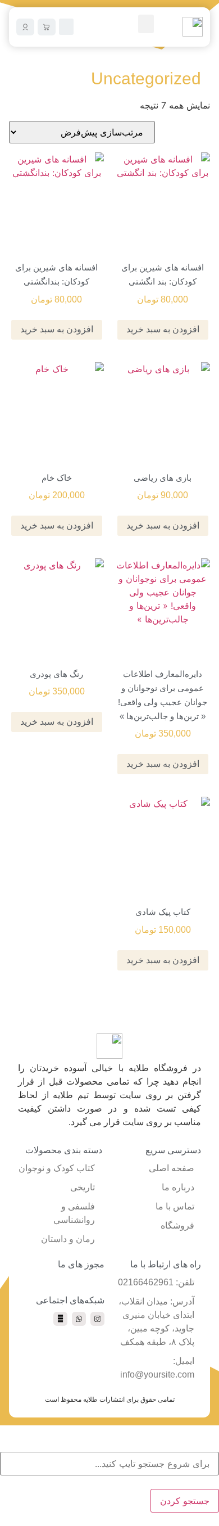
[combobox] (109, 1463)
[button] (146, 24)
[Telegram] (60, 1319)
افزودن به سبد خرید (162, 329)
